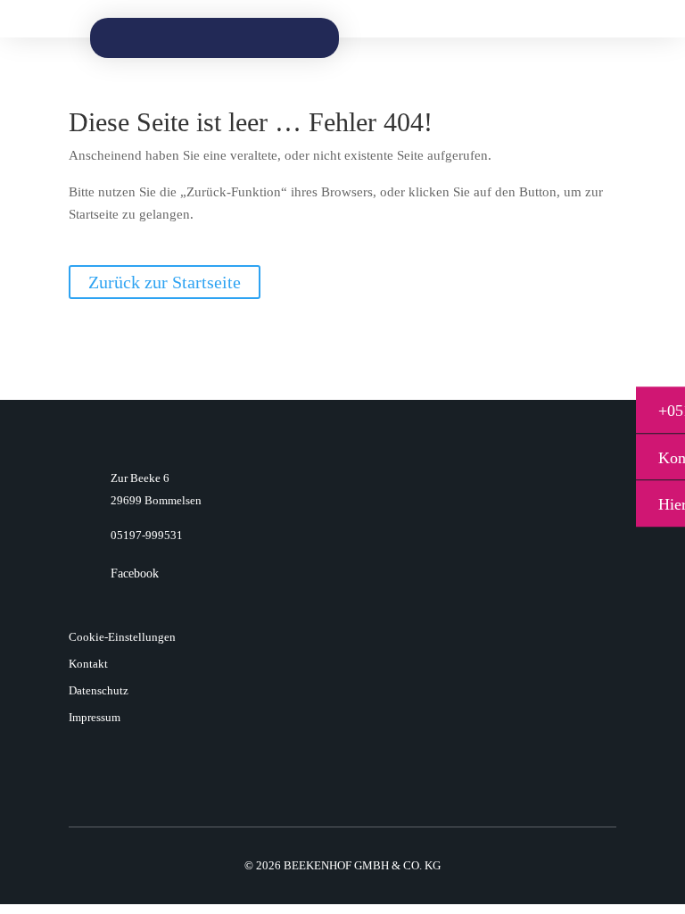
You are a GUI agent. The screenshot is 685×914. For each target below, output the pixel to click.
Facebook (135, 573)
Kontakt (88, 664)
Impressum (94, 717)
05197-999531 (147, 535)
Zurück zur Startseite (164, 282)
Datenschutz (98, 691)
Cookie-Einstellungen (122, 637)
